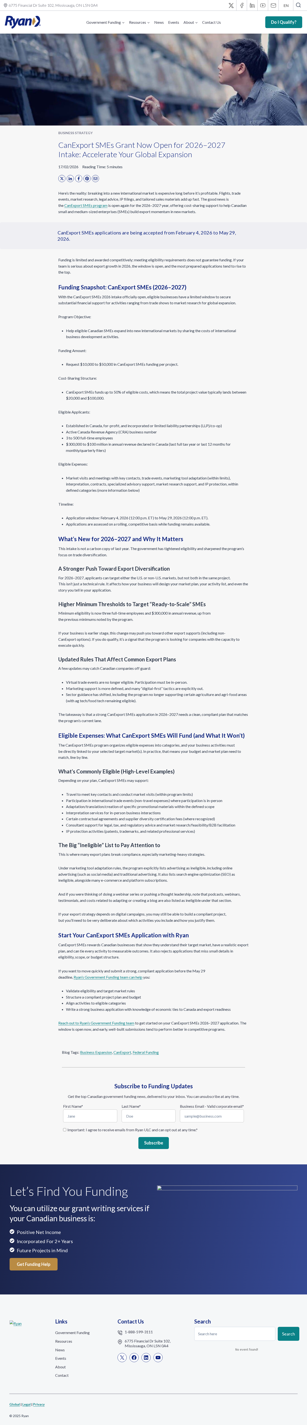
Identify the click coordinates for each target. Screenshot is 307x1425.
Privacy (39, 1404)
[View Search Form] (298, 5)
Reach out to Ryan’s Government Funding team (96, 1023)
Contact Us (211, 22)
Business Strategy (75, 133)
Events (173, 22)
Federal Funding (146, 1052)
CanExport (122, 1052)
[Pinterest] (87, 178)
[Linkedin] (252, 5)
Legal (26, 1404)
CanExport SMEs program (85, 205)
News (159, 22)
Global (14, 1404)
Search (288, 1333)
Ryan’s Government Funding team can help (108, 977)
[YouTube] (263, 5)
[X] (231, 5)
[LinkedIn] (70, 178)
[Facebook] (241, 5)
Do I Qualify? (283, 22)
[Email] (273, 5)
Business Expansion (96, 1052)
